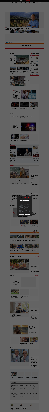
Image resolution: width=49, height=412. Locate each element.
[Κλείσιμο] (31, 196)
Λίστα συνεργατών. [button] (24, 209)
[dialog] (24, 206)
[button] (24, 205)
